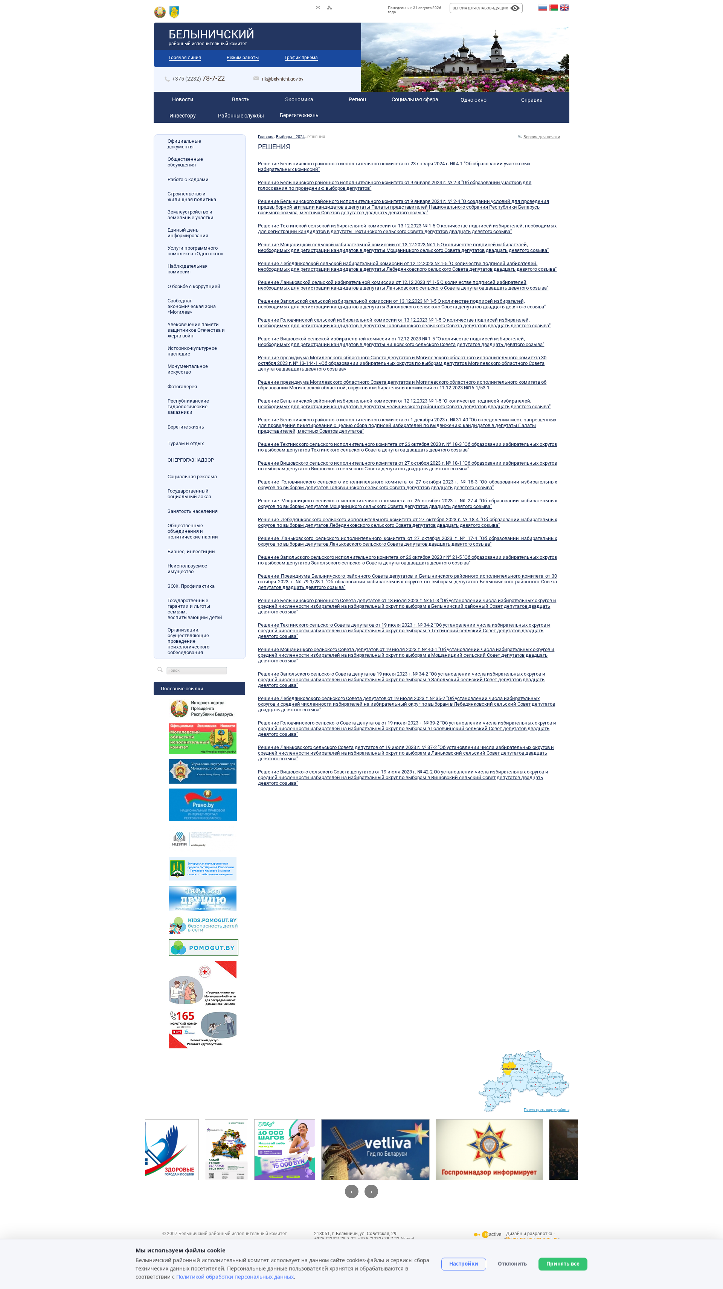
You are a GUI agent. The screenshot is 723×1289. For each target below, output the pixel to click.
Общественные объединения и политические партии (193, 531)
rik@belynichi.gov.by (283, 79)
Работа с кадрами (188, 179)
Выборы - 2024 (290, 136)
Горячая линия (185, 57)
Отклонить (512, 1263)
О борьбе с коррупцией (194, 286)
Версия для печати (541, 136)
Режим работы (243, 57)
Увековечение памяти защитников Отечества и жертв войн (196, 330)
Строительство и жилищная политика (192, 196)
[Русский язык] (542, 8)
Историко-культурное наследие (192, 351)
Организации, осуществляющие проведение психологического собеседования (188, 641)
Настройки (463, 1263)
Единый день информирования (188, 232)
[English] (564, 8)
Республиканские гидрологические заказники (188, 406)
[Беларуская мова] (553, 8)
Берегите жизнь (186, 427)
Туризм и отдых (186, 443)
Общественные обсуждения (185, 162)
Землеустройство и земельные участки (191, 214)
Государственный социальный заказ (189, 493)
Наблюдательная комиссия (187, 269)
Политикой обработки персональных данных (235, 1276)
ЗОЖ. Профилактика (191, 586)
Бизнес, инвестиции (191, 551)
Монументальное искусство (188, 369)
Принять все (563, 1263)
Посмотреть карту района (546, 1109)
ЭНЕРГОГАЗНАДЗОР (191, 460)
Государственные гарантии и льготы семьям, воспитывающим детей (195, 609)
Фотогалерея (182, 386)
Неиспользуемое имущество (187, 568)
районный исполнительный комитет (211, 37)
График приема (301, 57)
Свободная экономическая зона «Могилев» (192, 306)
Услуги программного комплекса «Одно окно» (195, 250)
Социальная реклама (192, 476)
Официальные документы (184, 143)
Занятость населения (193, 511)
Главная (265, 136)
